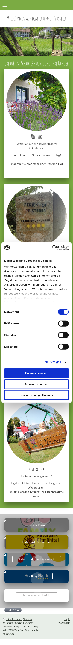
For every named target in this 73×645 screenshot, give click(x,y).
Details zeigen (51, 361)
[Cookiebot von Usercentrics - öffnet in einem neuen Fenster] (52, 247)
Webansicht (64, 622)
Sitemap (27, 619)
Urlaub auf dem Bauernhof (36, 559)
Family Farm (36, 525)
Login (67, 619)
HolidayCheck (36, 576)
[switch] (63, 324)
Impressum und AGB (36, 595)
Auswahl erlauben (36, 384)
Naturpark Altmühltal (36, 542)
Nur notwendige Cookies (36, 395)
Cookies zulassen (36, 373)
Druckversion (14, 619)
